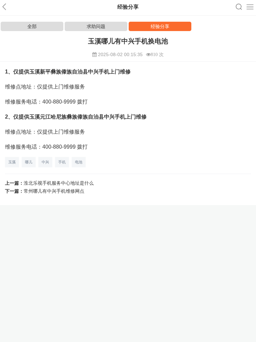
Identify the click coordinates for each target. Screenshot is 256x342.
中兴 (45, 162)
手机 (62, 162)
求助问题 (96, 26)
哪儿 (28, 162)
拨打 (82, 102)
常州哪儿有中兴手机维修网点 (54, 191)
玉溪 (12, 162)
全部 (32, 26)
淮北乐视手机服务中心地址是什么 (59, 183)
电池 (78, 162)
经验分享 (160, 26)
